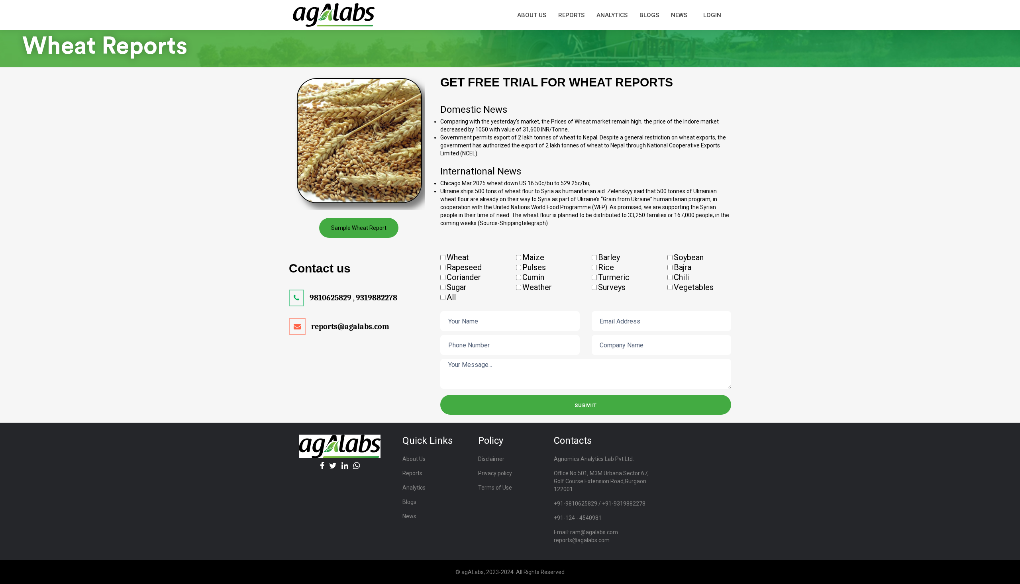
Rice (606, 267)
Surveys (612, 287)
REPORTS (571, 15)
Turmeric (614, 277)
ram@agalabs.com (594, 532)
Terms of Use (495, 487)
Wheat (458, 257)
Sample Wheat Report (358, 228)
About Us (414, 459)
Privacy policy (495, 473)
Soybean (689, 257)
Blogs (649, 15)
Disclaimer (491, 459)
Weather (537, 287)
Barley (609, 257)
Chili (681, 277)
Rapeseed (464, 267)
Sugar (457, 287)
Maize (533, 257)
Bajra (682, 267)
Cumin (533, 277)
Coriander (464, 277)
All (451, 297)
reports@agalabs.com (582, 540)
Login (712, 15)
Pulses (534, 267)
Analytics (612, 15)
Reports (412, 473)
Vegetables (694, 287)
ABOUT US (531, 15)
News (679, 15)
